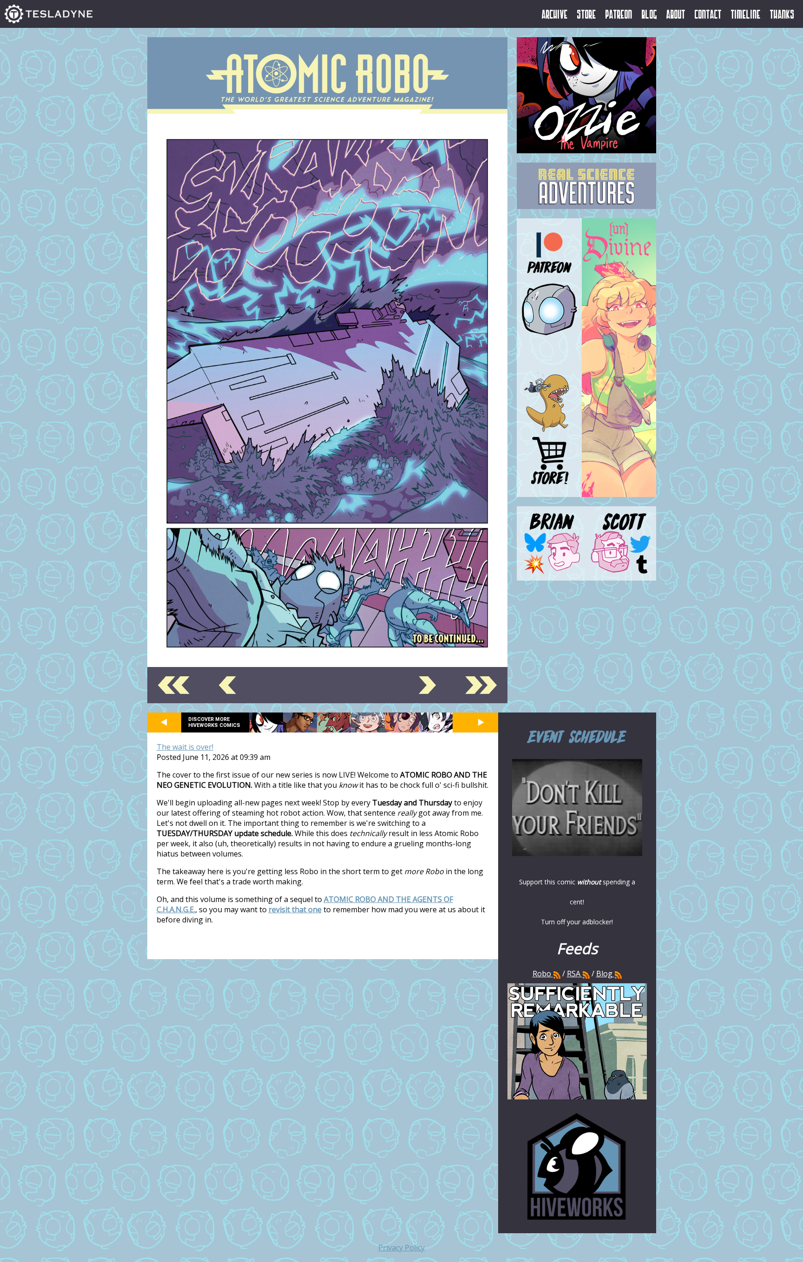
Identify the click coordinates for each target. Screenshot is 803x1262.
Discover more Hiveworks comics (214, 722)
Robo (543, 973)
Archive (555, 14)
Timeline (746, 14)
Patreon (619, 14)
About (675, 14)
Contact (708, 14)
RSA (573, 973)
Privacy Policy (401, 1247)
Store (586, 14)
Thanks (782, 14)
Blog (649, 14)
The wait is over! (185, 747)
